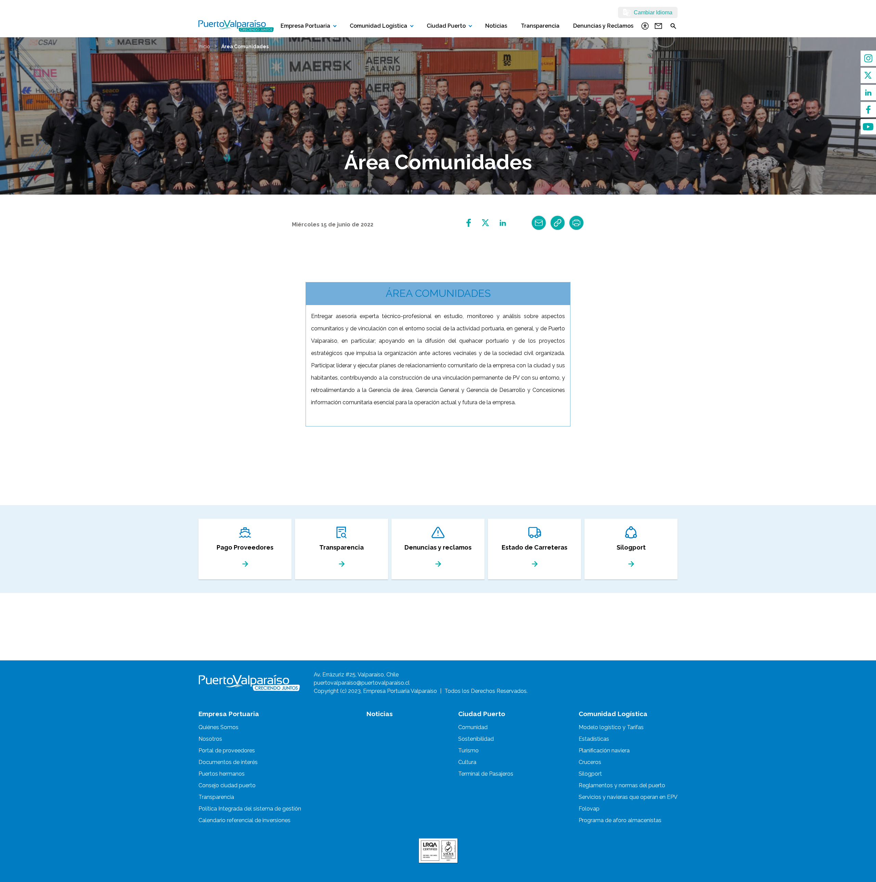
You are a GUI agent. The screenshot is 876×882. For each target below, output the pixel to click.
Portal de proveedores (226, 750)
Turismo (468, 750)
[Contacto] (658, 26)
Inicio (204, 46)
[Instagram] (868, 58)
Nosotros (210, 739)
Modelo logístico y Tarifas (611, 727)
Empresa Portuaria (305, 26)
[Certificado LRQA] (438, 850)
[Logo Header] (236, 26)
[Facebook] (868, 109)
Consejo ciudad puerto (227, 785)
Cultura (467, 762)
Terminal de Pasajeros (485, 774)
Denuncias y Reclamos (603, 26)
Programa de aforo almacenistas (620, 820)
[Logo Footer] (249, 683)
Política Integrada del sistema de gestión (249, 808)
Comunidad (473, 727)
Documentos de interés (228, 762)
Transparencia (540, 26)
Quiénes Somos (218, 727)
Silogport (590, 774)
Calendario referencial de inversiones (244, 820)
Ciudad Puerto (446, 26)
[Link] (557, 223)
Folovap (589, 808)
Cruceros (590, 762)
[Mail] (538, 223)
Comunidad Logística (378, 26)
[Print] (576, 223)
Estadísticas (594, 739)
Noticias (496, 26)
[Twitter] (868, 75)
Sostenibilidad (476, 739)
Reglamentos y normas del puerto (622, 785)
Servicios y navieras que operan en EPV (628, 797)
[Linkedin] (503, 223)
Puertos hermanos (221, 774)
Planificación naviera (604, 750)
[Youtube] (868, 126)
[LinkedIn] (868, 92)
